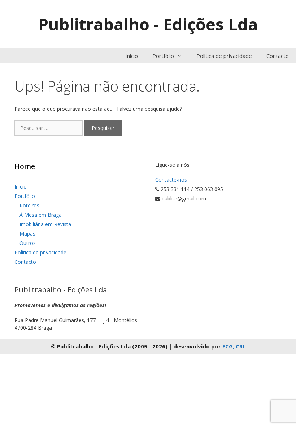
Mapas (27, 233)
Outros (27, 243)
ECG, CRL (233, 346)
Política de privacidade (224, 55)
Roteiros (29, 205)
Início (131, 55)
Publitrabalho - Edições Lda (148, 24)
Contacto (277, 55)
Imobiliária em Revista (45, 224)
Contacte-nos (171, 179)
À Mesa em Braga (40, 214)
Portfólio (24, 196)
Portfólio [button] (163, 55)
